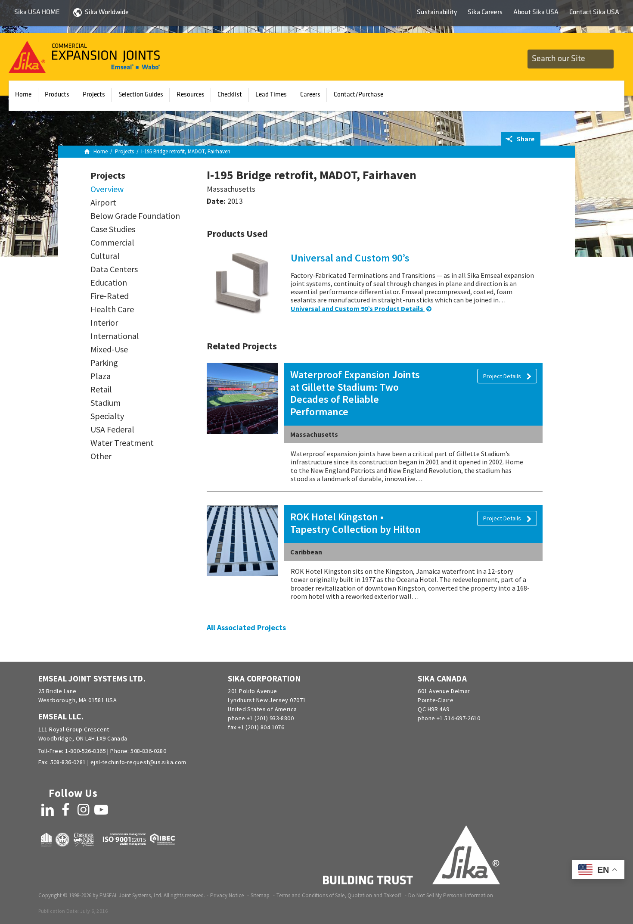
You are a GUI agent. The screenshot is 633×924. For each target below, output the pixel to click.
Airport (103, 202)
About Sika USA (536, 12)
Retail (101, 389)
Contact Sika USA (594, 12)
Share (524, 138)
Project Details (502, 376)
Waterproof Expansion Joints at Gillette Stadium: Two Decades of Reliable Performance (355, 393)
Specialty (107, 416)
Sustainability (437, 12)
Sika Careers (485, 12)
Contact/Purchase (358, 94)
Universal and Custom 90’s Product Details (358, 308)
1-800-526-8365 (85, 751)
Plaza (100, 376)
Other (101, 456)
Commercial (112, 242)
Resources (191, 94)
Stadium (105, 403)
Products (57, 94)
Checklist (229, 94)
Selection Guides (140, 94)
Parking (104, 363)
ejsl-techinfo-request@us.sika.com (138, 762)
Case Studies (112, 229)
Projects (94, 94)
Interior (104, 322)
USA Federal (112, 429)
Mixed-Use (109, 349)
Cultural (105, 256)
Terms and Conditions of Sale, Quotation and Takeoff (338, 895)
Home (23, 94)
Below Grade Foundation (135, 216)
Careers (310, 94)
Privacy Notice (227, 895)
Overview (107, 189)
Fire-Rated (109, 296)
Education (108, 282)
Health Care (112, 309)
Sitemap (260, 895)
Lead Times (271, 94)
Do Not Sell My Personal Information (450, 895)
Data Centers (114, 269)
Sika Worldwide (107, 12)
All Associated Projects (246, 627)
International (114, 336)
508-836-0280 (148, 751)
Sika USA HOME (37, 12)
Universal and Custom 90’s (350, 257)
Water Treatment (122, 443)
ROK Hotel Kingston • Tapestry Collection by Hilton (355, 523)
